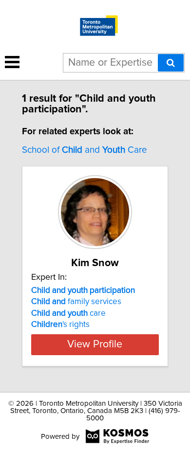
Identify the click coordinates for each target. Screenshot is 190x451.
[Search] (171, 63)
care (68, 313)
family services (76, 301)
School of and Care (84, 150)
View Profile (94, 344)
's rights (60, 324)
